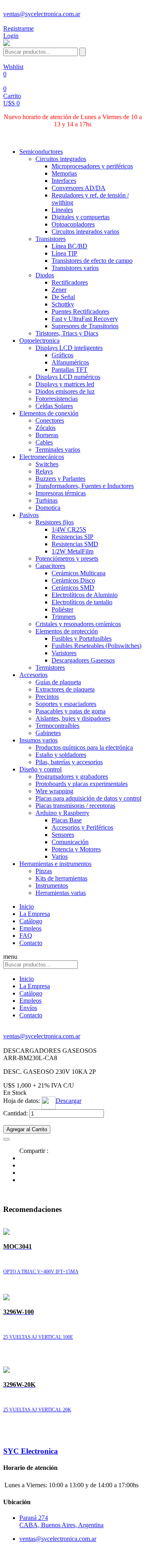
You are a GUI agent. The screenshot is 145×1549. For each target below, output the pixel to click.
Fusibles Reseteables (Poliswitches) (96, 645)
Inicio (26, 906)
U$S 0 (11, 103)
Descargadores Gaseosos (83, 660)
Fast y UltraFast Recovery (85, 318)
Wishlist (13, 66)
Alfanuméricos (70, 362)
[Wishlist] (6, 1137)
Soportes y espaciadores (65, 703)
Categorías (16, 137)
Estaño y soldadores (60, 754)
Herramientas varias (60, 892)
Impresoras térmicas (60, 493)
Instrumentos (51, 885)
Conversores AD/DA (79, 187)
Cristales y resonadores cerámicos (78, 623)
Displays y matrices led (64, 384)
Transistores (50, 238)
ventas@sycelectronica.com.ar (41, 13)
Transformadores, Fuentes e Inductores (84, 485)
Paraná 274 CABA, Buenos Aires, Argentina (61, 1521)
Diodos (44, 275)
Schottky (63, 304)
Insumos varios (38, 740)
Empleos (30, 928)
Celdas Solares (54, 405)
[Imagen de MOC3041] (6, 1232)
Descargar (68, 1100)
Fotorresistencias (56, 398)
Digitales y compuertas (81, 217)
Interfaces (64, 180)
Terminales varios (57, 449)
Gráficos (62, 355)
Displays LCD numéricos (67, 376)
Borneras (46, 435)
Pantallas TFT (69, 369)
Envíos (28, 1007)
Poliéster (62, 609)
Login (11, 35)
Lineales (62, 209)
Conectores (49, 420)
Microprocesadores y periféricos (92, 166)
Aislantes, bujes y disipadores (72, 718)
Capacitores (50, 565)
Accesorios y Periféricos (82, 827)
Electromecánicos (41, 456)
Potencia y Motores (76, 849)
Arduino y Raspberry (62, 812)
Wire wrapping (54, 791)
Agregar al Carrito (26, 1129)
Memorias (64, 173)
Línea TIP (64, 253)
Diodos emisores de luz (65, 391)
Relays (44, 471)
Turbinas (46, 500)
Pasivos (29, 514)
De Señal (63, 296)
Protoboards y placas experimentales (81, 783)
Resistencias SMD (75, 544)
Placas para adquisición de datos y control (88, 798)
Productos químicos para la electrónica (84, 747)
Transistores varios (75, 267)
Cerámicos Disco (73, 580)
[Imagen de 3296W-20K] (6, 1370)
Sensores (63, 834)
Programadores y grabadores (71, 776)
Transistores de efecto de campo (92, 260)
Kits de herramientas (61, 878)
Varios (60, 856)
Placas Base (67, 820)
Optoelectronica (39, 340)
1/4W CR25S (69, 529)
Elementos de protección (66, 631)
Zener (59, 289)
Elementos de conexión (49, 413)
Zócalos (45, 427)
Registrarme (18, 28)
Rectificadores (70, 282)
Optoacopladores (73, 224)
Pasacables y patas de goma (70, 711)
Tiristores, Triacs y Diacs (66, 333)
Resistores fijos (54, 522)
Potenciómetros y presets (66, 558)
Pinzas (43, 871)
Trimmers (64, 616)
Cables (44, 442)
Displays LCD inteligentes (69, 347)
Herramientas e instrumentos (55, 863)
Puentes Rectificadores (80, 311)
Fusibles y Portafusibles (82, 638)
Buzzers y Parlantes (60, 478)
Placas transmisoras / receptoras (75, 805)
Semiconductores (41, 151)
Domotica (47, 507)
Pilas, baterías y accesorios (69, 762)
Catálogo (30, 921)
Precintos (47, 696)
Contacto (30, 942)
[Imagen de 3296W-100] (6, 1298)
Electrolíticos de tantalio (82, 602)
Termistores (50, 667)
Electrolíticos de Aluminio (85, 594)
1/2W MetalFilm (72, 551)
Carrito (12, 95)
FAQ (25, 935)
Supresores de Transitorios (85, 326)
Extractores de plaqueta (65, 689)
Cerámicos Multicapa (79, 573)
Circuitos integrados (60, 158)
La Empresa (34, 913)
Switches (46, 464)
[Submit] (82, 52)
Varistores (64, 653)
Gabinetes (48, 732)
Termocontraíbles (57, 725)
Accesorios (33, 674)
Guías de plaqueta (58, 682)
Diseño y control (40, 769)
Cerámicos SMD (73, 587)
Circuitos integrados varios (85, 231)
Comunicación (70, 841)
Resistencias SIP (72, 536)
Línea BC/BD (69, 246)
